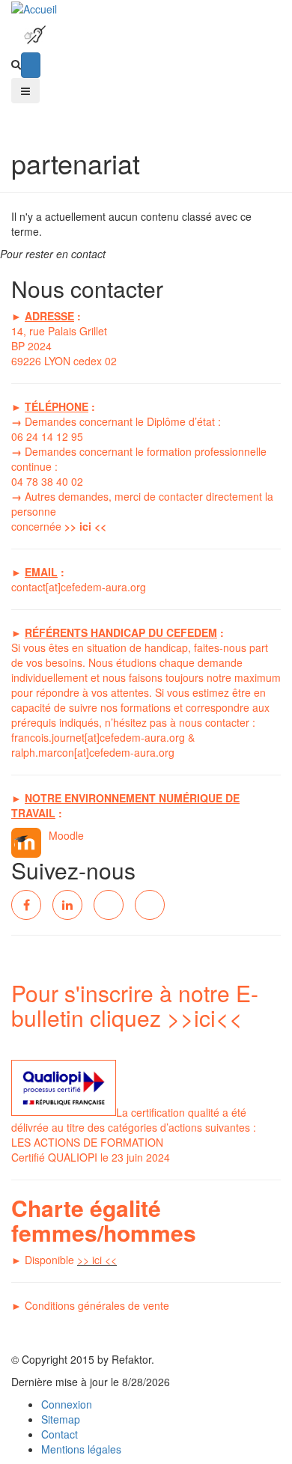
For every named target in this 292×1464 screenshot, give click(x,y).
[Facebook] (26, 905)
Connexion (66, 1404)
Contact (59, 1434)
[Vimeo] (109, 905)
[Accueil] (34, 7)
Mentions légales (81, 1449)
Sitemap (60, 1419)
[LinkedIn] (67, 905)
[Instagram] (150, 905)
